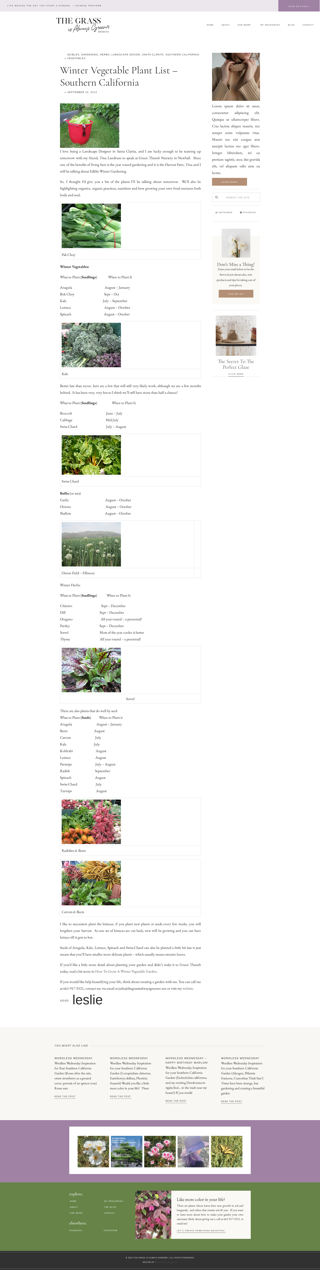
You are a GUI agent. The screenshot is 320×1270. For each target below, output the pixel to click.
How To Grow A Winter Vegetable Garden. (126, 971)
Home (210, 25)
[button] (53, 5)
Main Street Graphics (166, 1262)
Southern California (182, 54)
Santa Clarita (153, 54)
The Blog (110, 1207)
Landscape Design (125, 54)
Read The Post (65, 1096)
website (188, 988)
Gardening (89, 54)
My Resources (270, 25)
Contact (308, 25)
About (225, 25)
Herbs (105, 54)
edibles (73, 54)
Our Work (244, 25)
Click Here (236, 374)
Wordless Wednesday (73, 1058)
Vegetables (76, 58)
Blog (291, 25)
